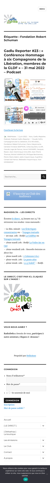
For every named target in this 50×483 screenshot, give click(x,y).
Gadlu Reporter (39, 136)
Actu (31, 136)
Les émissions (10, 440)
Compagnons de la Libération (15, 142)
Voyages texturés (30, 232)
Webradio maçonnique (28, 159)
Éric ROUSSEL (33, 142)
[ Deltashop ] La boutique (10, 433)
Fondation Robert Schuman (15, 144)
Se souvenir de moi (21, 393)
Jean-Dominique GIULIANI (20, 152)
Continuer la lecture (13, 130)
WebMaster (11, 136)
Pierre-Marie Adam (11, 157)
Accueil (7, 420)
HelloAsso (31, 355)
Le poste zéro (30, 259)
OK (26, 479)
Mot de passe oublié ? (14, 408)
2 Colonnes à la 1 (31, 256)
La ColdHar (30, 235)
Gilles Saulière (32, 147)
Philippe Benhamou (34, 154)
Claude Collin (37, 139)
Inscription (9, 404)
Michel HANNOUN (18, 154)
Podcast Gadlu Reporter (20, 139)
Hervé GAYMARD (29, 149)
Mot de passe (13, 384)
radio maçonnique (27, 157)
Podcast (7, 139)
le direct (16, 218)
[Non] (47, 474)
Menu (42, 9)
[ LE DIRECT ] (10, 426)
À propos (8, 458)
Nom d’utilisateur (15, 376)
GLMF (40, 147)
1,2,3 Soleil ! (29, 263)
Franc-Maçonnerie (34, 144)
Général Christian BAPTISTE (15, 147)
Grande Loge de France (13, 149)
